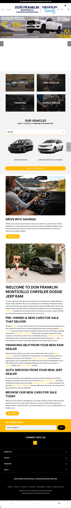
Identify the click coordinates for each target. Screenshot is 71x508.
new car (14, 326)
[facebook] (35, 443)
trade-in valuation (25, 365)
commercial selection (54, 336)
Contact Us (10, 487)
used (61, 338)
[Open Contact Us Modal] (35, 503)
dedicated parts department (21, 385)
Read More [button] (12, 413)
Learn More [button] (12, 236)
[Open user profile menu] (65, 5)
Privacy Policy (32, 487)
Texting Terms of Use (58, 487)
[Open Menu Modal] (2, 9)
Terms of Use (23, 487)
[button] (1, 43)
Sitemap (17, 487)
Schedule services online (41, 383)
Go (61, 427)
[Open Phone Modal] (59, 9)
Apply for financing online (40, 358)
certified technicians (49, 380)
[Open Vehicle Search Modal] (68, 9)
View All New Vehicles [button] (34, 168)
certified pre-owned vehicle (23, 333)
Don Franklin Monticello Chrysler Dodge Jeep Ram (40, 490)
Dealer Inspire (46, 493)
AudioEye (49, 487)
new (55, 338)
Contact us (9, 311)
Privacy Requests (41, 487)
